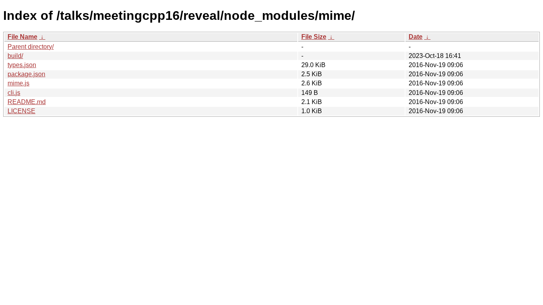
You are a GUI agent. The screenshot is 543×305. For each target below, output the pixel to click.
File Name (22, 36)
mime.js (18, 83)
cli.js (14, 92)
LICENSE (21, 111)
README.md (27, 101)
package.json (26, 74)
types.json (22, 65)
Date (416, 36)
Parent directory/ (31, 46)
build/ (15, 55)
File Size (313, 36)
